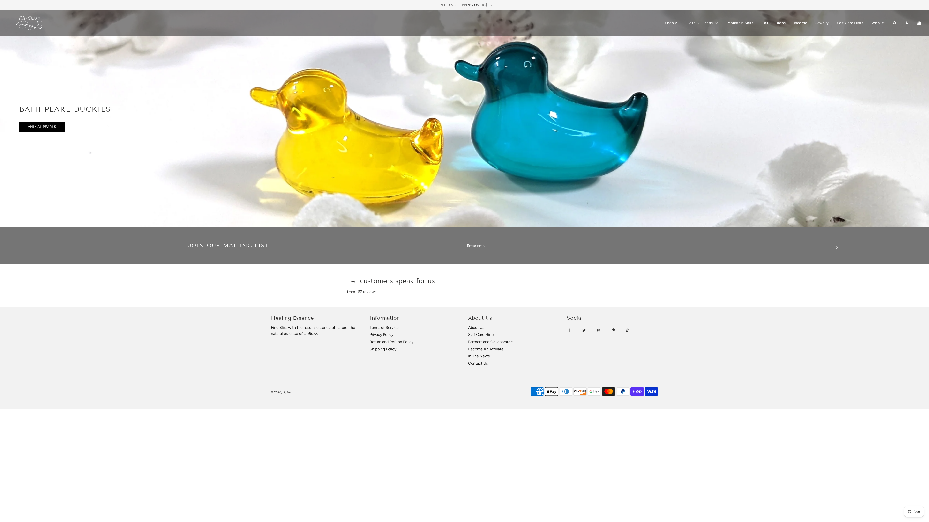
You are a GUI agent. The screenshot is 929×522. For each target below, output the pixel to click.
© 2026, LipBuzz (282, 392)
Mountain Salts (740, 23)
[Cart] (919, 22)
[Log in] (907, 22)
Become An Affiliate (485, 349)
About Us (476, 327)
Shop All (672, 23)
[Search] (894, 22)
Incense (800, 23)
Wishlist (878, 23)
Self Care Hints (850, 23)
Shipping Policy (383, 349)
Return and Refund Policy (391, 342)
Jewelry (822, 23)
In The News (479, 356)
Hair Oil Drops (774, 23)
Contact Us (478, 363)
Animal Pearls (42, 127)
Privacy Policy (381, 334)
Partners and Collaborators (490, 342)
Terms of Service (384, 327)
